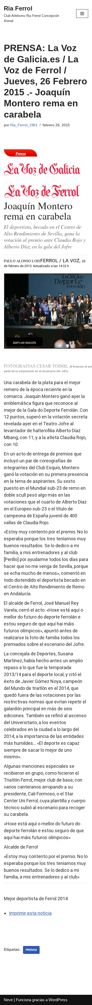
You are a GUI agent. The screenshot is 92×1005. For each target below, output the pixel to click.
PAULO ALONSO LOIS (22, 260)
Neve (8, 1000)
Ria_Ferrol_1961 (24, 125)
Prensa (31, 949)
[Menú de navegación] (82, 13)
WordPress (58, 1000)
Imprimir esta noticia (30, 913)
